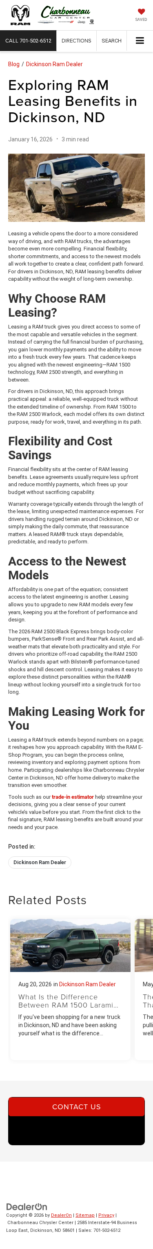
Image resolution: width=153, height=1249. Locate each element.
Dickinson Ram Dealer (54, 64)
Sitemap (85, 1215)
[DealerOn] (27, 1206)
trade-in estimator (73, 797)
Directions (76, 40)
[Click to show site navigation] (140, 41)
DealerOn (61, 1215)
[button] (28, 40)
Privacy (106, 1215)
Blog (14, 64)
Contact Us (76, 1107)
